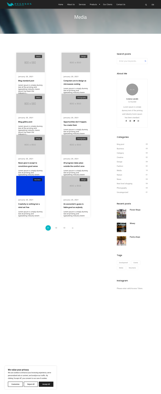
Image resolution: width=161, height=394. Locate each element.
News (119, 179)
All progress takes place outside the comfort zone (74, 164)
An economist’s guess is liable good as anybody (74, 205)
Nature (119, 175)
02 (56, 228)
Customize (15, 384)
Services (82, 4)
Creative (120, 157)
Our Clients (107, 4)
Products (93, 4)
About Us (71, 4)
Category (120, 153)
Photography (81, 97)
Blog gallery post (25, 121)
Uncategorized (122, 192)
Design (83, 56)
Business (38, 180)
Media (38, 56)
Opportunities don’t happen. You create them (75, 123)
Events (136, 263)
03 (64, 228)
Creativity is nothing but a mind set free (29, 205)
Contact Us (120, 4)
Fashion (120, 166)
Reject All (31, 384)
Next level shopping (124, 184)
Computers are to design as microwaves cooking (75, 82)
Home (60, 4)
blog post (120, 144)
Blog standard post (26, 80)
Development (123, 263)
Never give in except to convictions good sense (28, 164)
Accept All (46, 384)
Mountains (132, 268)
